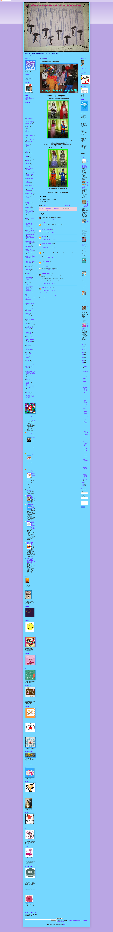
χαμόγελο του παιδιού (30, 329)
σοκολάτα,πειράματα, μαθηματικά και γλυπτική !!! (85, 455)
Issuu (45, 205)
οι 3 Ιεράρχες (28, 207)
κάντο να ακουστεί (29, 185)
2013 (83, 484)
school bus (28, 382)
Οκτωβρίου (85, 368)
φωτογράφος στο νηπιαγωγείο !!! (85, 438)
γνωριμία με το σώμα (30, 136)
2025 (83, 346)
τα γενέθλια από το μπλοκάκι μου (29, 284)
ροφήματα (28, 267)
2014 (83, 482)
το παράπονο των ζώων (30, 300)
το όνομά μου (28, 299)
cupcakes (28, 360)
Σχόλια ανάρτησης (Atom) (48, 297)
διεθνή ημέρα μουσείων (30, 145)
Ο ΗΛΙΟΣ (33, 544)
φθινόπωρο (28, 321)
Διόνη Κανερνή (44, 222)
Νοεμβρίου (85, 366)
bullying (27, 352)
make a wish (28, 379)
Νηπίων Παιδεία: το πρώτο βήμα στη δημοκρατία (29, 199)
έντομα (27, 160)
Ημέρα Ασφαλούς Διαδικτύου (29, 175)
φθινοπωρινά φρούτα (30, 319)
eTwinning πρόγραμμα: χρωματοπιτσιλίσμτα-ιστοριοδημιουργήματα (30, 372)
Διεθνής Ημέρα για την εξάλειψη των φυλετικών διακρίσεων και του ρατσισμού (30, 149)
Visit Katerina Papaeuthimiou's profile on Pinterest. (29, 98)
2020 (83, 354)
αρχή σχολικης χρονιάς (30, 127)
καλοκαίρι (28, 182)
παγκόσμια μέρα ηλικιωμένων (29, 221)
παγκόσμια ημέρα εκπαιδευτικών (29, 217)
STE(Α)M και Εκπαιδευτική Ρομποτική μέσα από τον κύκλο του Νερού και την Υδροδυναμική (30, 385)
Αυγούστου (85, 374)
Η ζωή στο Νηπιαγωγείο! (29, 496)
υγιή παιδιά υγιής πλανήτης (29, 315)
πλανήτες (28, 245)
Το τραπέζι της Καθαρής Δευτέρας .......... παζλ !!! (85, 390)
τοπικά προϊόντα (29, 310)
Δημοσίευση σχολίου (44, 292)
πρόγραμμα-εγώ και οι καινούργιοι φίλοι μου (30, 252)
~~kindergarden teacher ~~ (46, 243)
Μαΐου (84, 378)
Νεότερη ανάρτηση (42, 295)
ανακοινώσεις (28, 123)
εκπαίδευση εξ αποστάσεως (29, 154)
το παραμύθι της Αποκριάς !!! (85, 413)
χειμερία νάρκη (29, 332)
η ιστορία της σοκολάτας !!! (85, 468)
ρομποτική (28, 266)
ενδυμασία (28, 157)
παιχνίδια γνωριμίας (30, 234)
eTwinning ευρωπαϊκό (30, 368)
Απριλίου (84, 379)
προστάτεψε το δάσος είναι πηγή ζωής (30, 262)
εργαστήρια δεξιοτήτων (30, 166)
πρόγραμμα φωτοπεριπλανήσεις (30, 250)
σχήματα (28, 282)
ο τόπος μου (28, 206)
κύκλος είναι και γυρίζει (30, 188)
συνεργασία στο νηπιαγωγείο (29, 279)
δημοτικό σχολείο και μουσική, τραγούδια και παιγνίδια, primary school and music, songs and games (30, 434)
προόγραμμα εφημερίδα (30, 258)
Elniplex (28, 418)
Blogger (64, 924)
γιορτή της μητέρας (29, 135)
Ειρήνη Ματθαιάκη (45, 261)
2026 (83, 344)
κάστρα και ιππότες (30, 186)
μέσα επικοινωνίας (29, 191)
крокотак (28, 489)
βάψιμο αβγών (29, 130)
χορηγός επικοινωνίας (30, 339)
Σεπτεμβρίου (85, 371)
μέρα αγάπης (28, 190)
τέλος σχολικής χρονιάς (30, 291)
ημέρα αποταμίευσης (30, 172)
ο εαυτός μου (28, 202)
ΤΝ (26, 295)
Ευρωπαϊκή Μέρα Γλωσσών (29, 169)
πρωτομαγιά (28, 265)
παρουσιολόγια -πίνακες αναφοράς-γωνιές (30, 242)
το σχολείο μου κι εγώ (30, 303)
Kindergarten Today (30, 521)
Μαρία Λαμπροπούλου (46, 229)
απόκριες (43, 210)
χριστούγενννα (29, 341)
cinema (27, 356)
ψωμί (27, 348)
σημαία (27, 270)
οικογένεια (28, 208)
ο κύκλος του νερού (30, 203)
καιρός (27, 181)
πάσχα (27, 243)
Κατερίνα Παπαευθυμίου (46, 273)
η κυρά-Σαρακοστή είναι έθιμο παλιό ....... (85, 395)
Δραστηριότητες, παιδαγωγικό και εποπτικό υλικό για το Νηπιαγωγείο (30, 471)
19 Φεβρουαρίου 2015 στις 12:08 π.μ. (48, 232)
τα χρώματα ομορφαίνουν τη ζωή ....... (85, 423)
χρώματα (28, 345)
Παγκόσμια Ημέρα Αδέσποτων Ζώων (29, 211)
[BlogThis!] (66, 208)
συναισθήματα (29, 277)
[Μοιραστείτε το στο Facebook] (68, 208)
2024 (83, 347)
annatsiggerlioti (44, 266)
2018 (83, 357)
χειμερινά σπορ (29, 333)
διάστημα (28, 142)
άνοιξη (27, 124)
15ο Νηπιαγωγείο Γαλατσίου (47, 215)
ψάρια (27, 346)
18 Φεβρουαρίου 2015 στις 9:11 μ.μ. (48, 219)
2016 (83, 360)
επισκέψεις (28, 164)
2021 (83, 352)
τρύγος (27, 313)
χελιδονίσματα (29, 336)
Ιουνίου (84, 376)
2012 (83, 485)
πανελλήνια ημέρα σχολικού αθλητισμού (30, 237)
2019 (83, 355)
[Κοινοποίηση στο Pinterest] (69, 208)
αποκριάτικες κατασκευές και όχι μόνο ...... (85, 476)
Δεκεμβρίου (85, 363)
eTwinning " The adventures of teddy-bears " (30, 364)
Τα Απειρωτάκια (30, 504)
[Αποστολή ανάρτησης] (63, 208)
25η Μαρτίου (28, 116)
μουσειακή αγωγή (29, 194)
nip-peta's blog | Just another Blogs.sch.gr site (30, 559)
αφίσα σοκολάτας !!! (85, 460)
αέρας (27, 119)
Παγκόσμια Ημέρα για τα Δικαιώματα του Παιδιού (30, 213)
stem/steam (28, 392)
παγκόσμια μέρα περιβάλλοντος (29, 229)
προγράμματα (28, 255)
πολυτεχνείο (28, 246)
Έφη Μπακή (43, 236)
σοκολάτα (28, 272)
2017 (83, 359)
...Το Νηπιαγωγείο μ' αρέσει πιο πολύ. (31, 454)
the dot (27, 393)
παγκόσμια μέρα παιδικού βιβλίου (29, 224)
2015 (83, 362)
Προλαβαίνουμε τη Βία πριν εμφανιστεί (30, 257)
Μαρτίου (84, 381)
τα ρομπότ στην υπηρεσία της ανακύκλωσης (29, 289)
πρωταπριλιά (28, 263)
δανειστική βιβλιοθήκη (30, 139)
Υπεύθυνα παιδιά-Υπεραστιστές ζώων (30, 318)
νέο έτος (27, 197)
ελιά (27, 156)
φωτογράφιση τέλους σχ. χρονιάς (30, 328)
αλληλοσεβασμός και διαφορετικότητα (30, 122)
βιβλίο (27, 131)
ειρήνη (27, 152)
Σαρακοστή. (28, 269)
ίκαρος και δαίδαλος (30, 178)
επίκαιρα (27, 163)
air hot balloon (29, 349)
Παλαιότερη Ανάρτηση (73, 295)
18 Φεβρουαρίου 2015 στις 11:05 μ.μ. (48, 225)
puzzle (27, 380)
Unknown (43, 251)
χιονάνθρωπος (29, 337)
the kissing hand (29, 395)
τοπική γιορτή (28, 311)
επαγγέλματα (28, 161)
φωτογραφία (48, 210)
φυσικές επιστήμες (29, 324)
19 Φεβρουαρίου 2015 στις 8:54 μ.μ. (48, 257)
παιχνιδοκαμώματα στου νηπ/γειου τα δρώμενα (53, 5)
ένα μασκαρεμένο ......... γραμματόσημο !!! (85, 417)
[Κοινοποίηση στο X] (67, 208)
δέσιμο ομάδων (29, 141)
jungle (27, 378)
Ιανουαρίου (85, 479)
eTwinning (28, 361)
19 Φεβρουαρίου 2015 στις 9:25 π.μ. (48, 239)
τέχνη (27, 294)
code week (28, 357)
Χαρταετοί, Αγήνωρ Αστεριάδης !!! (85, 406)
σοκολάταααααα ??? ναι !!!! (85, 472)
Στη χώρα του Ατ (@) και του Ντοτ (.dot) (30, 275)
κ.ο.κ (27, 179)
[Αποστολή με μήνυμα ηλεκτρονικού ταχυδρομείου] (65, 208)
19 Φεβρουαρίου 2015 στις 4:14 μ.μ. (48, 247)
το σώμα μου (28, 305)
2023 (83, 349)
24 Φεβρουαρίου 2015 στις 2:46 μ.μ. (48, 283)
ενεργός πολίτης (29, 159)
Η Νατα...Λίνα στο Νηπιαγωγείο (30, 543)
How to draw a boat (30, 490)
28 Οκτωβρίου (29, 118)
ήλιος (27, 170)
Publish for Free (67, 205)
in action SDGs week (30, 375)
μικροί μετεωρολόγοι (30, 193)
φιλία (27, 323)
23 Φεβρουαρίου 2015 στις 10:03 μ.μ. (48, 269)
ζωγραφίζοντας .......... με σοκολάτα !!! (85, 464)
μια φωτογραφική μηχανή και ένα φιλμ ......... (85, 443)
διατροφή (28, 144)
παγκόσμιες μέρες (29, 232)
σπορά (27, 273)
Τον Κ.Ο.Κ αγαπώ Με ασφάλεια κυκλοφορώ (30, 308)
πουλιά (27, 247)
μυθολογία (28, 196)
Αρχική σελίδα (57, 295)
